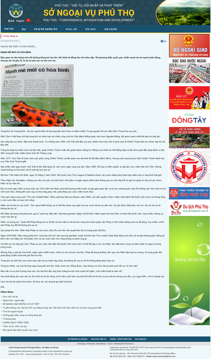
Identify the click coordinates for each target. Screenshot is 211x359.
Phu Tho (8, 29)
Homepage (81, 344)
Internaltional (101, 344)
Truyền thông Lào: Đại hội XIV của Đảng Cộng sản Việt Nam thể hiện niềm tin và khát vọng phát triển (52, 308)
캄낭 (24, 29)
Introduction (90, 344)
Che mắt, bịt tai (10, 297)
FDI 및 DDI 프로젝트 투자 (45, 29)
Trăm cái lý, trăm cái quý (15, 326)
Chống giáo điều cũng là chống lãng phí (22, 315)
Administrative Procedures (124, 344)
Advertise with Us (98, 339)
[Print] (165, 41)
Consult (110, 344)
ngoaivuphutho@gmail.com (163, 356)
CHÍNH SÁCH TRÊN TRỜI (16, 322)
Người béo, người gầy (13, 300)
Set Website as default (77, 339)
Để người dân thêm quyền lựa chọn (20, 330)
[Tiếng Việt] (28, 20)
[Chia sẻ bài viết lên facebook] (162, 41)
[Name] (189, 126)
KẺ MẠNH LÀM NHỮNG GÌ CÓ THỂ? (21, 304)
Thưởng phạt (9, 319)
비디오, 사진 (71, 29)
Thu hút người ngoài (13, 311)
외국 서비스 (90, 29)
